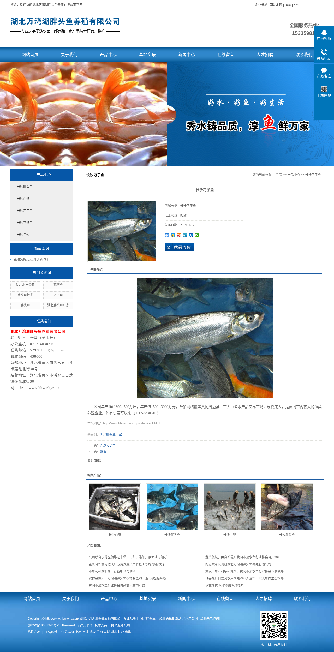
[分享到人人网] (191, 235)
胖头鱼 (25, 305)
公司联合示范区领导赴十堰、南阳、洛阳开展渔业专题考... (129, 557)
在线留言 (225, 54)
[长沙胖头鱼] (172, 506)
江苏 (64, 632)
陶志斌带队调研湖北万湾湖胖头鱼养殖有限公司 (238, 564)
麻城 (107, 632)
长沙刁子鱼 (25, 211)
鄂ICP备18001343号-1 (44, 625)
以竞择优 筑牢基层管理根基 (224, 585)
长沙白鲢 (23, 199)
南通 (85, 632)
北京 (78, 632)
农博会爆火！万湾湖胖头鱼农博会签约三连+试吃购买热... (128, 578)
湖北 (114, 632)
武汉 (93, 632)
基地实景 (147, 54)
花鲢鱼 (58, 285)
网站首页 (30, 54)
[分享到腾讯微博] (185, 235)
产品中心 (108, 54)
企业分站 (261, 5)
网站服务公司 (120, 625)
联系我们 (304, 54)
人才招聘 (265, 54)
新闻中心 (186, 54)
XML (297, 5)
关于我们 (69, 54)
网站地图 (276, 5)
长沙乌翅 (23, 235)
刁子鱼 (58, 295)
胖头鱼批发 (25, 295)
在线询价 (179, 247)
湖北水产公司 (25, 285)
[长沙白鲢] (115, 506)
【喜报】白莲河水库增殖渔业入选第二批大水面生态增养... (245, 578)
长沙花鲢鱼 (25, 223)
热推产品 (34, 632)
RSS (288, 5)
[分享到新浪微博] (179, 235)
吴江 (71, 632)
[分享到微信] (197, 235)
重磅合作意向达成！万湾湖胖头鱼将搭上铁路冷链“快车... (128, 564)
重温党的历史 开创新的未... (32, 259)
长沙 (121, 632)
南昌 (128, 632)
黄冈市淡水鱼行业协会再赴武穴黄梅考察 (117, 585)
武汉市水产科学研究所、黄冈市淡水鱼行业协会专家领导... (245, 571)
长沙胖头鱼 (25, 187)
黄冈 (100, 632)
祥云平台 (86, 625)
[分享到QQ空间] (173, 235)
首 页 (278, 175)
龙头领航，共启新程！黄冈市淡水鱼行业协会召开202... (243, 557)
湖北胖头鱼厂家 (58, 305)
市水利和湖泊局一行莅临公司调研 (112, 571)
